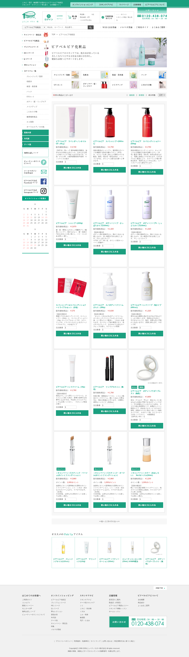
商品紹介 (141, 602)
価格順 (132, 95)
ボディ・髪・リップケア (36, 102)
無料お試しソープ (28, 611)
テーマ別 (54, 620)
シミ (81, 605)
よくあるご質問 (143, 605)
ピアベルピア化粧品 (58, 600)
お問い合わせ (107, 641)
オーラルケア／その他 (35, 127)
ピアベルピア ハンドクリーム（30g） (71, 387)
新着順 (141, 95)
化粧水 (29, 81)
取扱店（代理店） (115, 602)
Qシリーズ (55, 608)
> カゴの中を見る (86, 20)
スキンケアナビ (85, 600)
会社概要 (141, 600)
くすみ (82, 611)
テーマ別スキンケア (87, 602)
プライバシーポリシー (64, 641)
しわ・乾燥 (84, 614)
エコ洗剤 (30, 122)
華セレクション (56, 611)
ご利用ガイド (27, 600)
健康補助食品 (32, 117)
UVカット (30, 97)
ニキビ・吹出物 (85, 608)
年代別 (53, 617)
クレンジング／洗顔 (35, 76)
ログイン (60, 18)
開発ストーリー (28, 605)
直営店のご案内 (114, 600)
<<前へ (102, 521)
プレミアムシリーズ (58, 602)
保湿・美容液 (32, 86)
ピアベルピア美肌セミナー (118, 605)
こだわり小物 (32, 112)
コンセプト (26, 602)
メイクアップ (32, 107)
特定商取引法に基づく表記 (124, 641)
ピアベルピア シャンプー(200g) (69, 223)
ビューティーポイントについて (33, 614)
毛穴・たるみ (85, 620)
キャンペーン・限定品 (59, 623)
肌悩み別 (54, 614)
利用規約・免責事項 (81, 641)
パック (29, 92)
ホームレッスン (114, 611)
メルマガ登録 (56, 629)
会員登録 (60, 16)
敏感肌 (82, 617)
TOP (53, 34)
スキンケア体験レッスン (118, 608)
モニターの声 (27, 608)
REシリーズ (55, 605)
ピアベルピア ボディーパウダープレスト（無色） (155, 561)
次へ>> (117, 521)
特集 (52, 626)
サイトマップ (95, 641)
